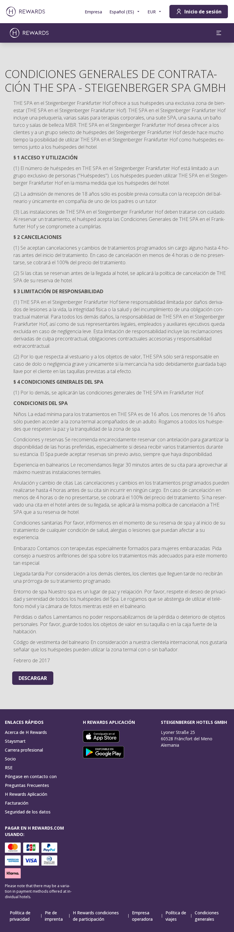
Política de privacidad (20, 916)
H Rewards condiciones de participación (96, 916)
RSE (8, 767)
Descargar (33, 678)
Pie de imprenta (54, 916)
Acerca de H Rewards (26, 732)
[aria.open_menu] (218, 32)
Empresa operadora (142, 916)
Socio (10, 759)
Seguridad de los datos (28, 812)
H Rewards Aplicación (26, 794)
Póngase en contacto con (31, 776)
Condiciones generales (207, 916)
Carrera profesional (24, 750)
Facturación (16, 803)
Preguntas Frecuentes (27, 785)
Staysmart (15, 741)
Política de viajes (175, 916)
